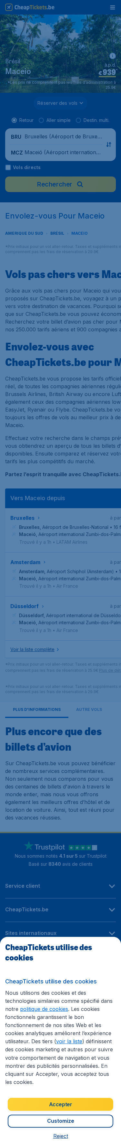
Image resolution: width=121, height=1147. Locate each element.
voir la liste (69, 1041)
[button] (60, 1136)
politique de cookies (44, 1009)
